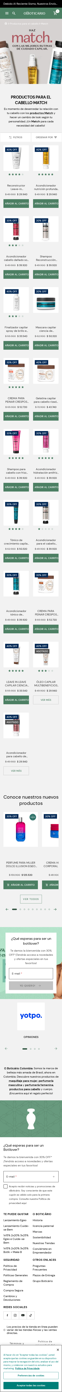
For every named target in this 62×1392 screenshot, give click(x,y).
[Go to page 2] (20, 909)
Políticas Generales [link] (15, 1275)
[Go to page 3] (24, 909)
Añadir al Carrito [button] (17, 203)
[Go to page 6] (37, 909)
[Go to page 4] (29, 909)
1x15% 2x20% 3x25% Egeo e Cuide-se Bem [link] (15, 1238)
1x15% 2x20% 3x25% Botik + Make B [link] (15, 1250)
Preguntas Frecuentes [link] (40, 1267)
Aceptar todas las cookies (31, 1385)
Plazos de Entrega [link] (44, 1275)
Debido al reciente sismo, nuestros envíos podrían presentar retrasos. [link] (31, 4)
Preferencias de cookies (31, 1375)
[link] (6, 24)
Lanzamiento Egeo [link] (14, 1220)
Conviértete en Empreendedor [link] (42, 1250)
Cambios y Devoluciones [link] (11, 1298)
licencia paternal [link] (43, 1226)
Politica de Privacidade (27, 1368)
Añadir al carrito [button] (23, 884)
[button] (6, 13)
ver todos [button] (31, 899)
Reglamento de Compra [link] (12, 1283)
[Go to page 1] (14, 909)
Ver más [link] (46, 700)
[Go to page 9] (49, 909)
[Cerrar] (58, 1350)
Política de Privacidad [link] (10, 1267)
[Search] (13, 13)
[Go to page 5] (33, 909)
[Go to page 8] (45, 909)
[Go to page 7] (41, 909)
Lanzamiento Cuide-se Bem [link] (16, 1227)
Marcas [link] (37, 1231)
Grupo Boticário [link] (43, 1281)
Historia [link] (38, 1220)
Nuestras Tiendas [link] (44, 1243)
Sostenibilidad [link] (42, 1237)
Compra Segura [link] (13, 1290)
